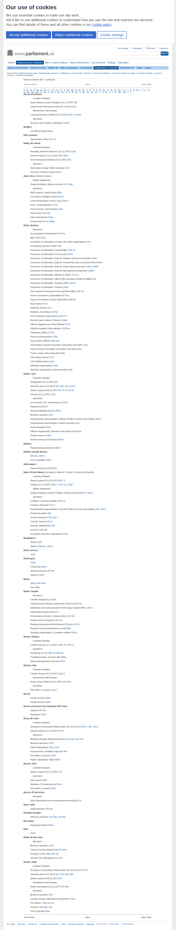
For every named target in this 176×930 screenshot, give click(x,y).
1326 (53, 756)
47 (63, 390)
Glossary (21, 924)
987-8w (42, 710)
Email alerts (137, 48)
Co (57, 90)
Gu (104, 90)
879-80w (62, 850)
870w (62, 661)
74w (89, 242)
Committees (86, 67)
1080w (50, 825)
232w (43, 238)
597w (70, 254)
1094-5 (41, 456)
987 (90, 727)
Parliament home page (28, 73)
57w (57, 612)
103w (60, 209)
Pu (62, 92)
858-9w (72, 300)
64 (66, 390)
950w (59, 784)
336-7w (80, 291)
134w (85, 345)
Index (87, 84)
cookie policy (101, 24)
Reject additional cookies (74, 35)
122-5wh (67, 682)
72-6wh (77, 115)
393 (45, 530)
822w (70, 370)
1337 (51, 846)
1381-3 (61, 674)
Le (144, 90)
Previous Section (30, 84)
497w (33, 833)
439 (60, 156)
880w (99, 262)
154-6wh (65, 887)
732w (72, 899)
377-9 (52, 505)
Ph (58, 92)
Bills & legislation (69, 67)
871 (57, 386)
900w (61, 440)
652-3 (59, 172)
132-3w (50, 903)
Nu (44, 92)
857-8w (65, 295)
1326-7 (54, 690)
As (31, 90)
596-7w (71, 250)
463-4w (44, 653)
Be (37, 90)
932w (74, 633)
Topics (148, 67)
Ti (102, 92)
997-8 (85, 870)
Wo (124, 92)
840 (56, 382)
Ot (52, 92)
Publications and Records (71, 73)
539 (69, 160)
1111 (74, 107)
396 (49, 513)
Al (27, 90)
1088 (44, 780)
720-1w (75, 275)
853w (57, 760)
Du (72, 90)
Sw (96, 92)
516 (49, 308)
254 (51, 895)
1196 (53, 394)
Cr (61, 90)
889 (71, 874)
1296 (73, 152)
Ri (73, 92)
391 (98, 509)
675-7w (52, 139)
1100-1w (78, 604)
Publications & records (106, 67)
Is (125, 90)
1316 (53, 788)
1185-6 (66, 123)
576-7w (61, 234)
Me (32, 92)
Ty (106, 92)
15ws (32, 554)
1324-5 (77, 624)
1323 (67, 168)
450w (47, 911)
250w (33, 563)
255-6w (50, 571)
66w (63, 353)
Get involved (98, 62)
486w (57, 448)
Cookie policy (114, 924)
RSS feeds (150, 48)
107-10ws (68, 184)
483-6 (66, 156)
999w (48, 702)
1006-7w (62, 316)
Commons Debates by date (123, 73)
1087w (50, 546)
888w (63, 657)
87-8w (51, 333)
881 (62, 386)
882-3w (55, 854)
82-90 (71, 390)
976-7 (85, 727)
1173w (59, 858)
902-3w (49, 809)
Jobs (64, 924)
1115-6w (70, 739)
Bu (45, 90)
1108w (48, 436)
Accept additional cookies (28, 35)
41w (57, 341)
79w (59, 246)
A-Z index (11, 924)
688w (52, 221)
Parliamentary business (30, 62)
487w (44, 567)
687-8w (46, 213)
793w (94, 258)
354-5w (45, 221)
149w (55, 366)
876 (57, 874)
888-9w (59, 653)
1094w (89, 608)
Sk (87, 92)
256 (51, 415)
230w (55, 312)
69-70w (48, 517)
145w (55, 337)
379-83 (65, 534)
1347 (51, 743)
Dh (68, 90)
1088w (91, 271)
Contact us (163, 48)
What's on (53, 67)
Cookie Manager (127, 924)
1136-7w (61, 501)
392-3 (50, 522)
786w (48, 854)
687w (61, 197)
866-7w (51, 653)
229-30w (66, 328)
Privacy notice (102, 924)
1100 (39, 542)
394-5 (98, 419)
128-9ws (41, 546)
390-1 (55, 517)
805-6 (45, 407)
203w (66, 287)
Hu (119, 90)
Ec (79, 90)
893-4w (33, 456)
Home (11, 62)
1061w (72, 283)
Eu (83, 90)
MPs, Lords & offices (56, 62)
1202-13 (62, 485)
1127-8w (79, 739)
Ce (52, 90)
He (111, 90)
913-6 (72, 386)
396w (37, 587)
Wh (119, 92)
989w (48, 698)
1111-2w (58, 620)
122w (51, 361)
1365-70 (62, 645)
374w (43, 715)
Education (123, 62)
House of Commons (18, 67)
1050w (53, 600)
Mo (37, 92)
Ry (76, 92)
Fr (93, 90)
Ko (137, 90)
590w (68, 628)
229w (48, 460)
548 (75, 103)
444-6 (61, 731)
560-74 (61, 481)
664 (65, 751)
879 (62, 874)
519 (79, 801)
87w (94, 279)
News (139, 67)
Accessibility (123, 48)
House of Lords (38, 67)
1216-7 (70, 485)
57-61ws (89, 493)
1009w (95, 267)
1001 (95, 727)
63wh (70, 115)
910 (67, 386)
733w (50, 747)
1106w (64, 320)
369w (45, 139)
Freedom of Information (49, 924)
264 (60, 878)
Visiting (111, 62)
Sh (83, 92)
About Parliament (79, 62)
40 (59, 390)
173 (60, 772)
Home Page (146, 84)
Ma (28, 92)
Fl (90, 90)
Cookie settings (112, 35)
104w (88, 267)
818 (77, 423)
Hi (115, 90)
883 (67, 874)
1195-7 (54, 485)
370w (55, 205)
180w (48, 427)
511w (54, 468)
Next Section (29, 917)
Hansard (87, 73)
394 (53, 526)
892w (58, 411)
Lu (148, 90)
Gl (100, 90)
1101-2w (71, 616)
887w (78, 431)
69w (45, 907)
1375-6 (70, 645)
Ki (134, 90)
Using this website (75, 924)
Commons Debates (102, 73)
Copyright (90, 924)
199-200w (41, 583)
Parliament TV (127, 67)
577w (44, 304)
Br (42, 90)
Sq (91, 92)
